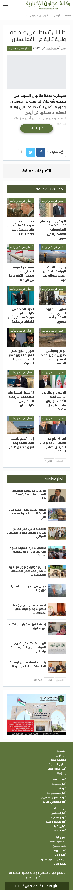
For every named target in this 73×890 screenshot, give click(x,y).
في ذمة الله (59, 808)
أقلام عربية (60, 850)
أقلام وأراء (60, 855)
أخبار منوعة (60, 831)
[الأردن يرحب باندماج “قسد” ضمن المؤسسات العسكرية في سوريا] (52, 207)
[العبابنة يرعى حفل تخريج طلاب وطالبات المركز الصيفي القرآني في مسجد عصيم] (57, 533)
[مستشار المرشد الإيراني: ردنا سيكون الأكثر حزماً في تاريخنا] (20, 253)
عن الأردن (61, 755)
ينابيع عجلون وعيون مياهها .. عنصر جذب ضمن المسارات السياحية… (27, 570)
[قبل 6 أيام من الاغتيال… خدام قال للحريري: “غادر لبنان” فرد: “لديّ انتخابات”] (52, 425)
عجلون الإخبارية (57, 764)
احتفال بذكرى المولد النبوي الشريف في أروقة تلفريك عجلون (27, 551)
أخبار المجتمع (58, 813)
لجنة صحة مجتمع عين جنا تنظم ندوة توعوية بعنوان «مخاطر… (29, 608)
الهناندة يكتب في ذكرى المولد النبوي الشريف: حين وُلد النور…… (28, 647)
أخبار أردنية (60, 788)
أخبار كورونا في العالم (54, 802)
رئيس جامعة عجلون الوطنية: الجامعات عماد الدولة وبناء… (27, 664)
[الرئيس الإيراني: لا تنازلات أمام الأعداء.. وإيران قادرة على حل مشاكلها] (52, 379)
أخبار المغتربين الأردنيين (53, 797)
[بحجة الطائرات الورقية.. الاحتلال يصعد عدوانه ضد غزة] (52, 253)
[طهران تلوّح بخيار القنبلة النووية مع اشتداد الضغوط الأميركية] (20, 337)
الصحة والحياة (58, 842)
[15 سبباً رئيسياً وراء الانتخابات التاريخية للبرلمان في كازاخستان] (20, 379)
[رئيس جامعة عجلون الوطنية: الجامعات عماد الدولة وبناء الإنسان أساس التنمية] (57, 667)
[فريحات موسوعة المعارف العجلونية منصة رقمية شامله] (57, 495)
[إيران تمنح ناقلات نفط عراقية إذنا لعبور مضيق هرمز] (20, 425)
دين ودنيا (61, 837)
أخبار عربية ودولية (19, 48)
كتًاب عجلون (59, 846)
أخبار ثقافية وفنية (56, 822)
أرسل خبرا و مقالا (57, 769)
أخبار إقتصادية (58, 817)
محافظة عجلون (57, 760)
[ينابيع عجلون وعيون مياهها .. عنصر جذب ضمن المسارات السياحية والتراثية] (57, 571)
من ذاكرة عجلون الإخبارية (52, 859)
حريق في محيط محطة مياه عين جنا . (27, 588)
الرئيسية (61, 751)
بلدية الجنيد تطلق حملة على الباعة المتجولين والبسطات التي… (27, 513)
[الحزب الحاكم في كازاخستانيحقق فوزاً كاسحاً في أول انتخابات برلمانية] (20, 295)
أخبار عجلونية (59, 784)
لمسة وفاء (60, 864)
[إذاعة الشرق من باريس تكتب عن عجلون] (57, 628)
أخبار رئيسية (59, 780)
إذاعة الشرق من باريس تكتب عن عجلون (27, 626)
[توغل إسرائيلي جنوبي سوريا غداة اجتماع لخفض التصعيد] (52, 337)
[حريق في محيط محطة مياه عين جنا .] (57, 590)
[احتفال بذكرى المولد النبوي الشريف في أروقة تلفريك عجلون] (57, 552)
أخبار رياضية (59, 826)
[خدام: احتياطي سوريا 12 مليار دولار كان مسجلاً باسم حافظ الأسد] (20, 207)
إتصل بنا (61, 773)
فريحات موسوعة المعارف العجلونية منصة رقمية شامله (29, 494)
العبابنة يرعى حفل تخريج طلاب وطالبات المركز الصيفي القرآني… (26, 532)
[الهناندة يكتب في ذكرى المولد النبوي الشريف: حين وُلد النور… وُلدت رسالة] (57, 648)
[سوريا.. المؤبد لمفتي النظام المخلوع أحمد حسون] (52, 295)
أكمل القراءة (36, 128)
